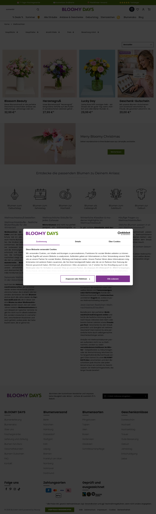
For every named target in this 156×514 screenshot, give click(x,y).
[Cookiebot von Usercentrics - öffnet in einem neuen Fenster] (119, 233)
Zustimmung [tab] (41, 241)
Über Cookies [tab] (114, 241)
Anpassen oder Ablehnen (76, 279)
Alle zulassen (113, 279)
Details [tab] (78, 241)
